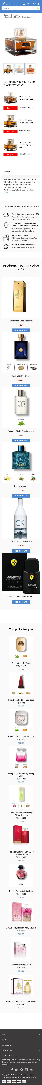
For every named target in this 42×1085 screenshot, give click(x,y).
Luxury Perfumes (19, 1075)
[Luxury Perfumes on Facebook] (11, 1069)
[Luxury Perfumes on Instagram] (25, 1069)
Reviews (8, 172)
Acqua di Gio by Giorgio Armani (21, 431)
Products (14, 15)
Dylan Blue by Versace (21, 376)
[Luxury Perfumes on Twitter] (15, 1069)
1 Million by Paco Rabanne (21, 321)
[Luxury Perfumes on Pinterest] (21, 1069)
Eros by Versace (21, 486)
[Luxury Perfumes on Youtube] (30, 1069)
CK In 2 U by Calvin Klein (21, 541)
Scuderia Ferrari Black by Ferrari (21, 597)
